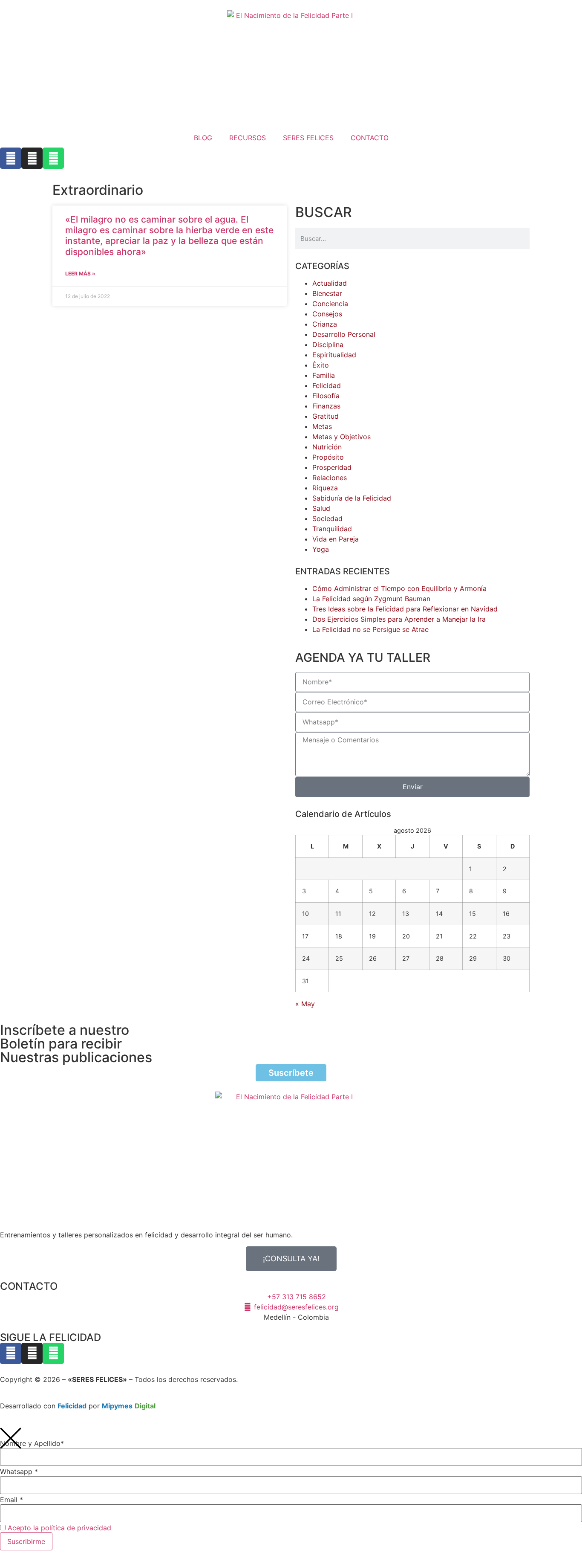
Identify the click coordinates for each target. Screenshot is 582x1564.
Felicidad (326, 385)
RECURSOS (247, 137)
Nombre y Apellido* (32, 1443)
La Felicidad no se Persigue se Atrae (370, 629)
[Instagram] (32, 158)
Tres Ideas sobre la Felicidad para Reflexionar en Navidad (405, 609)
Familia (323, 375)
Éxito (320, 365)
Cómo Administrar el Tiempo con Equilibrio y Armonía (399, 588)
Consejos (327, 314)
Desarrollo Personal (343, 334)
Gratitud (325, 416)
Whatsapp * (19, 1471)
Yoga (320, 549)
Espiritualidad (334, 354)
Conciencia (330, 303)
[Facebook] (10, 158)
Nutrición (327, 447)
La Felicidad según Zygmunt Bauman (371, 598)
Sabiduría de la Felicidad (351, 498)
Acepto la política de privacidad (59, 1527)
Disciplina (327, 344)
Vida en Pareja (335, 539)
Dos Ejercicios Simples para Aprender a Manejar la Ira (399, 619)
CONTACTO (370, 137)
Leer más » (80, 273)
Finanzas (326, 406)
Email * (11, 1499)
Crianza (324, 324)
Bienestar (327, 293)
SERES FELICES (308, 137)
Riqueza (325, 488)
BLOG (203, 137)
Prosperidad (332, 467)
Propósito (328, 457)
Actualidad (329, 283)
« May (305, 1003)
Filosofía (326, 395)
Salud (321, 508)
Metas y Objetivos (341, 436)
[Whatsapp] (53, 158)
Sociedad (327, 518)
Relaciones (329, 477)
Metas (322, 426)
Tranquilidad (332, 528)
